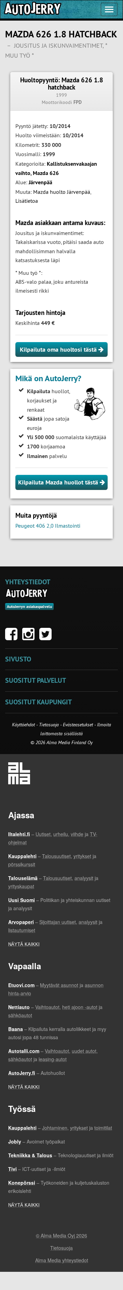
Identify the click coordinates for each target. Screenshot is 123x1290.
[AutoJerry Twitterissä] (47, 637)
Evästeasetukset (78, 725)
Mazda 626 (46, 173)
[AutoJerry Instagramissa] (30, 637)
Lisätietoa (26, 200)
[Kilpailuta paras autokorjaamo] (32, 9)
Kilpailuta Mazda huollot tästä (59, 482)
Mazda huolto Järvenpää (61, 191)
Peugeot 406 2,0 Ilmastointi (47, 525)
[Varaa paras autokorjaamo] (27, 593)
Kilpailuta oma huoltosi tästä (59, 349)
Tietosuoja (49, 725)
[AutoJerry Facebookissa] (13, 637)
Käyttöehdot (24, 725)
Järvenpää (40, 182)
